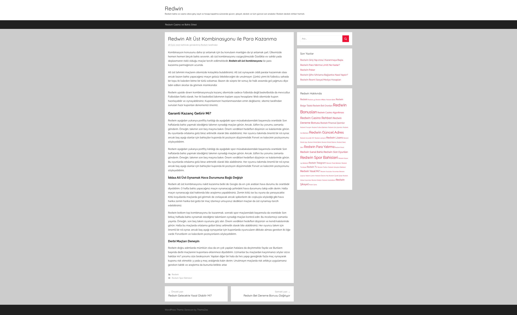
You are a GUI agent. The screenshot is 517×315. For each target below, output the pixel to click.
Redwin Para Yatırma (319, 147)
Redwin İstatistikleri (328, 180)
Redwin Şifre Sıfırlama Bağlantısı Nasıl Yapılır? (324, 74)
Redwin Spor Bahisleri (182, 278)
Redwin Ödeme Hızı (321, 175)
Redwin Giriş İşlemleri (335, 127)
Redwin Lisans (334, 137)
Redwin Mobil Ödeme (329, 142)
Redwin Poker (307, 69)
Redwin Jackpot (320, 138)
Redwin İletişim (317, 180)
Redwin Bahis (330, 99)
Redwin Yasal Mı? (310, 171)
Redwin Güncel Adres (326, 132)
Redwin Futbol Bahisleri (320, 127)
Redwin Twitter (323, 167)
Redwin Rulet (339, 147)
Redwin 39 (311, 99)
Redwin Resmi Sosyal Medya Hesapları (320, 79)
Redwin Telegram (317, 163)
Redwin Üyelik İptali (335, 175)
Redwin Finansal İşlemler (332, 123)
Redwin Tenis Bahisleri (333, 163)
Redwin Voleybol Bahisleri (337, 167)
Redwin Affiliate (321, 99)
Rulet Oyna (313, 184)
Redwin (174, 8)
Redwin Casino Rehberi (316, 118)
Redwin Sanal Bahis (311, 152)
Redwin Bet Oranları (322, 105)
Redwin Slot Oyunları (336, 152)
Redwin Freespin (305, 127)
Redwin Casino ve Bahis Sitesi (181, 24)
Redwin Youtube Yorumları (330, 171)
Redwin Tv (312, 167)
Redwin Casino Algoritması (330, 112)
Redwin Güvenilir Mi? (307, 138)
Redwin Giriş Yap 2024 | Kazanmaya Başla (321, 60)
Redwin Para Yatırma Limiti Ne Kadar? (320, 65)
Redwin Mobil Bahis (314, 142)
